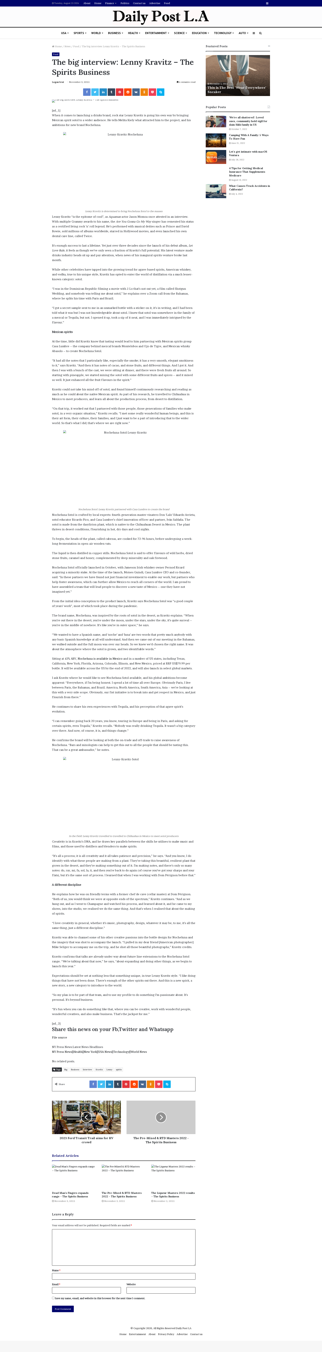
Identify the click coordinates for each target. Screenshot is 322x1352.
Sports (79, 33)
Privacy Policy (166, 1334)
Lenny (109, 1069)
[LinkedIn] (103, 92)
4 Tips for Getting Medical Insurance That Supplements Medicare (247, 172)
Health (133, 33)
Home (97, 3)
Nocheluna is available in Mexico (100, 658)
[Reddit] (128, 92)
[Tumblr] (111, 92)
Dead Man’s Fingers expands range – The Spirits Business (70, 1194)
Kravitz (99, 1069)
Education (199, 33)
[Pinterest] (119, 92)
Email (56, 1284)
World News (139, 1052)
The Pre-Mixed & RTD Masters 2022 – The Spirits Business (122, 1194)
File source (59, 1037)
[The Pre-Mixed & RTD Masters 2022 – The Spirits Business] (124, 1177)
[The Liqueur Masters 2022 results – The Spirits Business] (173, 1177)
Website (131, 1284)
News (67, 46)
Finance (109, 3)
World (96, 33)
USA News (105, 1052)
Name (56, 1270)
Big (65, 1069)
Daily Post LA (183, 1328)
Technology (222, 33)
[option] (238, 75)
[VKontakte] (136, 92)
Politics (125, 3)
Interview (87, 1069)
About (87, 3)
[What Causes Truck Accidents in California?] (216, 191)
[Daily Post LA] (161, 17)
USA (63, 33)
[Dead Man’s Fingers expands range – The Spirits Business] (74, 1177)
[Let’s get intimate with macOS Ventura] (216, 157)
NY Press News (62, 1052)
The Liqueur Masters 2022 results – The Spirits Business (173, 1194)
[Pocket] (152, 92)
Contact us (139, 3)
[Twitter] (95, 92)
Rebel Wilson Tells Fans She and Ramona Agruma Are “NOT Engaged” (234, 87)
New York (90, 1052)
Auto (242, 33)
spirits (119, 1069)
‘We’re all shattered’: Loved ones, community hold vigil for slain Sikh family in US (248, 121)
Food (167, 3)
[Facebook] (87, 92)
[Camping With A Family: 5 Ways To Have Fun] (216, 140)
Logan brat (58, 82)
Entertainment (156, 33)
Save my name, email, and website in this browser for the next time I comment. (100, 1298)
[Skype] (160, 92)
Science (179, 33)
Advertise (154, 3)
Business (114, 33)
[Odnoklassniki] (144, 92)
